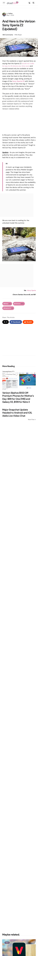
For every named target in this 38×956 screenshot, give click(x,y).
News (7, 942)
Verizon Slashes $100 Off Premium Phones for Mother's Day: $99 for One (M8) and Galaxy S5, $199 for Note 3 (18, 397)
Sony (8, 304)
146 (7, 35)
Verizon (20, 304)
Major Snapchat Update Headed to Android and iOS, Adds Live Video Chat (17, 412)
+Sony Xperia (31, 290)
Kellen (10, 13)
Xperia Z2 (9, 308)
